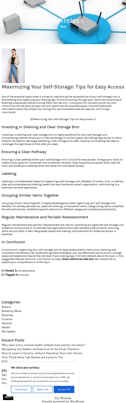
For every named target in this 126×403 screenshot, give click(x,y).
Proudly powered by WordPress (63, 401)
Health (6, 327)
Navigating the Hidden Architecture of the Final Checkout (40, 349)
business (24, 274)
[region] (43, 379)
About (6, 375)
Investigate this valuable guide (87, 102)
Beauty (6, 306)
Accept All (64, 389)
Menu (8, 397)
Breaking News (26, 270)
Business (7, 315)
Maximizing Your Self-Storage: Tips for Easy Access (63, 87)
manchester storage (48, 259)
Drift (5, 361)
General (7, 323)
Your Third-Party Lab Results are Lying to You (32, 357)
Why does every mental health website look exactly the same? (43, 345)
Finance (7, 319)
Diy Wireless (63, 20)
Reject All (42, 389)
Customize (21, 389)
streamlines (9, 105)
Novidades (8, 331)
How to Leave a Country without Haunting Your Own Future (42, 353)
